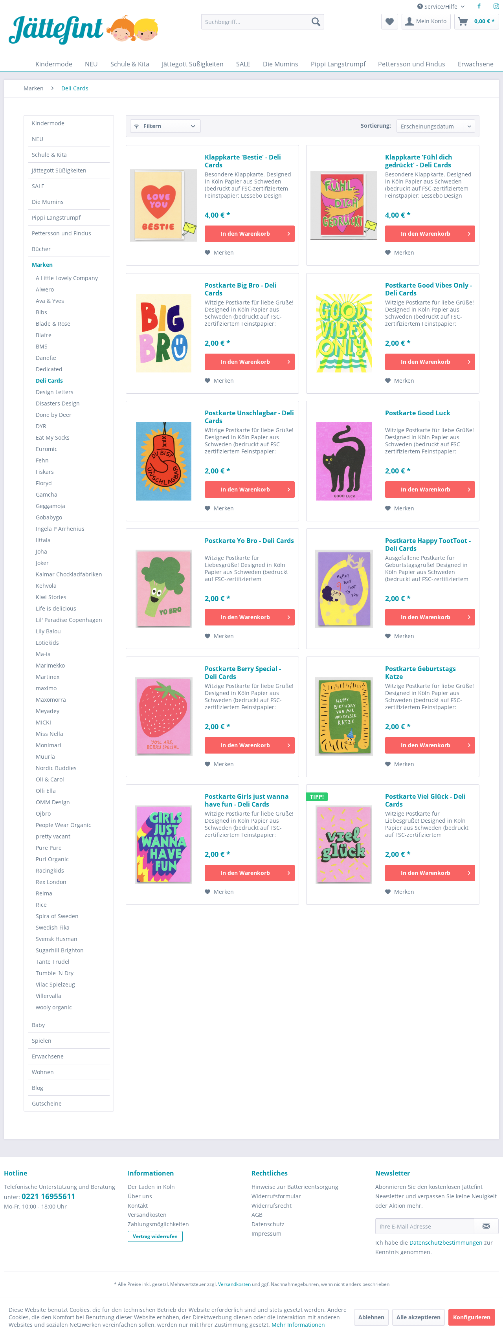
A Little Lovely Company (67, 278)
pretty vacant (53, 836)
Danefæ (46, 357)
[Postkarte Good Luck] (343, 461)
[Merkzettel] (389, 21)
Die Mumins (48, 201)
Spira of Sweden (57, 916)
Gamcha (46, 494)
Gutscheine (47, 1103)
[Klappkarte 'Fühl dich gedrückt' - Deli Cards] (343, 205)
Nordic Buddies (56, 768)
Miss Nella (49, 733)
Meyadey (47, 711)
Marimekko (50, 665)
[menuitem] (262, 25)
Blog (37, 1087)
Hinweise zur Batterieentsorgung (295, 1186)
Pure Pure (49, 847)
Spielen (41, 1040)
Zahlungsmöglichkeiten (158, 1224)
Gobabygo (49, 517)
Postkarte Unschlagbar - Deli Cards (249, 417)
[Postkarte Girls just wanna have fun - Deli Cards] (163, 844)
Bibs (41, 312)
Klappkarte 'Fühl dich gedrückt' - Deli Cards (418, 161)
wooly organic (54, 1007)
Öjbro (43, 813)
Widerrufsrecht (272, 1205)
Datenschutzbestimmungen (446, 1242)
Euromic (46, 449)
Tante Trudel (53, 961)
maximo (46, 688)
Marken (42, 264)
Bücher (41, 249)
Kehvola (46, 585)
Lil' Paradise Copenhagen (69, 620)
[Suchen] (316, 21)
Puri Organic (52, 859)
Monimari (48, 745)
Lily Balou (48, 631)
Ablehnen (371, 1317)
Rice (41, 904)
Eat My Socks (53, 437)
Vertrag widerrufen (155, 1236)
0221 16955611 (48, 1196)
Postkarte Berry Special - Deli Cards (243, 672)
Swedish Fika (53, 927)
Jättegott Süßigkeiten (59, 170)
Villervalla (48, 996)
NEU (37, 139)
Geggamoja (50, 506)
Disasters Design (58, 403)
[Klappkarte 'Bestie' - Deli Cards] (163, 205)
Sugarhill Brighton (60, 950)
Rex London (51, 882)
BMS (42, 346)
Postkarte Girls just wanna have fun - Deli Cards (247, 800)
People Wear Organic (63, 825)
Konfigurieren (471, 1317)
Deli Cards (49, 380)
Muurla (45, 756)
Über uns (140, 1196)
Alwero (45, 289)
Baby (38, 1025)
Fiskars (45, 471)
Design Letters (54, 392)
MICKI (43, 722)
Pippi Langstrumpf (56, 217)
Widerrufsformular (276, 1196)
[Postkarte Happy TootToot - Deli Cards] (343, 589)
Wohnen (43, 1072)
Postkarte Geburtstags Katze (420, 672)
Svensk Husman (56, 939)
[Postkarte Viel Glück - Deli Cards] (343, 844)
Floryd (44, 483)
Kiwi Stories (51, 597)
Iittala (43, 540)
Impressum (266, 1233)
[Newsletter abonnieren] (486, 1226)
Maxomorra (51, 699)
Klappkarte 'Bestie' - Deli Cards (243, 161)
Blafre (43, 335)
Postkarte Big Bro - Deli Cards (241, 289)
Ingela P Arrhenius (60, 528)
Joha (41, 551)
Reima (44, 893)
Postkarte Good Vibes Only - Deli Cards (428, 289)
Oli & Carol (50, 779)
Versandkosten (147, 1214)
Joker (42, 563)
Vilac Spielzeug (55, 984)
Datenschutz (268, 1224)
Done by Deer (54, 414)
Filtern (151, 126)
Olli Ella (46, 790)
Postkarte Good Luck (417, 413)
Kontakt (138, 1205)
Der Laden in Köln (151, 1186)
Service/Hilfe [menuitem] (441, 6)
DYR (41, 426)
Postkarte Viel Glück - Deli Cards (425, 800)
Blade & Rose (53, 323)
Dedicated (49, 369)
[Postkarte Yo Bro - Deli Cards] (163, 589)
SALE (38, 186)
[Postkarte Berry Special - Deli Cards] (163, 717)
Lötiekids (47, 642)
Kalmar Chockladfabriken (69, 574)
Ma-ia (43, 654)
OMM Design (53, 802)
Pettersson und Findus (61, 233)
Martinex (47, 676)
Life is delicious (56, 608)
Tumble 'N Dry (54, 973)
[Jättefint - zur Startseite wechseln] (83, 35)
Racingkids (50, 870)
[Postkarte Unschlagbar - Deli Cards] (163, 461)
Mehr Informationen (298, 1324)
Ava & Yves (50, 300)
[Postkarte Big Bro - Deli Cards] (163, 333)
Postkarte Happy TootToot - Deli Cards (428, 544)
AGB (257, 1214)
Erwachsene (48, 1056)
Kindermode (48, 123)
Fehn (42, 460)
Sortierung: (376, 125)
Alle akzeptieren (419, 1317)
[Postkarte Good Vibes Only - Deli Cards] (343, 333)
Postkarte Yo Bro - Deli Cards (249, 541)
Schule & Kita (49, 154)
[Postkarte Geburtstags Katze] (343, 717)
